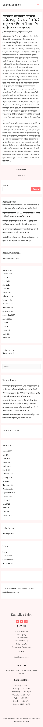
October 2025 (8, 311)
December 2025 (8, 304)
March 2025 (7, 338)
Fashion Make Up (21, 641)
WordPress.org (8, 563)
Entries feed (7, 556)
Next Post (21, 175)
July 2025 (6, 323)
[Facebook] (17, 621)
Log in (5, 552)
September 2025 (9, 315)
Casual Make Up (21, 631)
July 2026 (6, 277)
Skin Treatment (22, 638)
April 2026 (7, 289)
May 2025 (6, 330)
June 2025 (6, 326)
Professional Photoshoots (21, 647)
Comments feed (8, 560)
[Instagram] (26, 621)
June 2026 (6, 281)
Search (5, 185)
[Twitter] (21, 621)
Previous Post (21, 169)
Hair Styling (21, 634)
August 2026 (7, 273)
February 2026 (8, 296)
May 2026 (6, 285)
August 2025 (7, 319)
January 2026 (7, 300)
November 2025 (8, 308)
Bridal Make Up (21, 644)
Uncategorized (9, 32)
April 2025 (7, 334)
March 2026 (7, 292)
